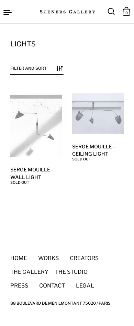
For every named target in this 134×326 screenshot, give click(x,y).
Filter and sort (28, 68)
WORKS (48, 258)
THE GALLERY (29, 272)
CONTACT (52, 285)
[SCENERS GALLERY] (67, 12)
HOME (18, 258)
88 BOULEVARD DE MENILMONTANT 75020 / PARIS (60, 303)
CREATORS (84, 258)
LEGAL (79, 285)
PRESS (19, 285)
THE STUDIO (71, 272)
